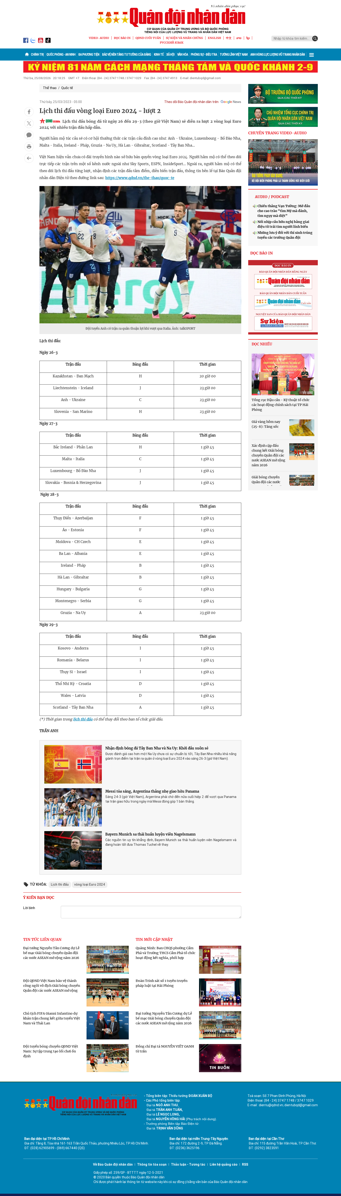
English (214, 38)
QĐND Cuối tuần (148, 38)
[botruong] (283, 94)
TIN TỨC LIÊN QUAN (42, 939)
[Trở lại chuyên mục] (29, 158)
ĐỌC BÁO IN (122, 38)
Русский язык (171, 42)
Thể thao (50, 88)
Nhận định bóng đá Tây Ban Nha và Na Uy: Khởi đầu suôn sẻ (156, 748)
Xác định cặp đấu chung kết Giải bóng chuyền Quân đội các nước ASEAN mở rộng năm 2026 (268, 455)
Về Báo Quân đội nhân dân (113, 1164)
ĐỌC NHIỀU (262, 344)
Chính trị (37, 54)
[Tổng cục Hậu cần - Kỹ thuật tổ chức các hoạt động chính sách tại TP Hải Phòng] (283, 374)
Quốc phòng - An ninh (60, 54)
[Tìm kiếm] (315, 38)
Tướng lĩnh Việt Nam (234, 54)
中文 (229, 38)
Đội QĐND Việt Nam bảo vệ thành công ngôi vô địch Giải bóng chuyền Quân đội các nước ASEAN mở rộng (51, 986)
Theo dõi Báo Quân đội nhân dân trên (191, 102)
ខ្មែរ (248, 38)
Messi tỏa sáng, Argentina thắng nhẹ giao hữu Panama (152, 791)
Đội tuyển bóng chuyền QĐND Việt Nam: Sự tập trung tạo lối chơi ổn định (50, 1051)
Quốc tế (67, 88)
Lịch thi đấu (60, 884)
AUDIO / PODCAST (272, 196)
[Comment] (29, 135)
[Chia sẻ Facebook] (29, 111)
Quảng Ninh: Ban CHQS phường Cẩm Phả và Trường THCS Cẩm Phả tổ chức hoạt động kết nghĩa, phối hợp (165, 953)
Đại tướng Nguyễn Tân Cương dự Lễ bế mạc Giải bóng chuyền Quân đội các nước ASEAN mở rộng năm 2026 (51, 953)
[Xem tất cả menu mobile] (311, 54)
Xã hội (170, 54)
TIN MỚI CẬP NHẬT (154, 939)
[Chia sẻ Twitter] (29, 123)
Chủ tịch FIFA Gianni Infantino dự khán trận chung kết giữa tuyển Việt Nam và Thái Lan (51, 1018)
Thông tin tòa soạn (152, 1164)
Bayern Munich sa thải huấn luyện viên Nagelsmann (150, 834)
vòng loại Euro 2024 (89, 884)
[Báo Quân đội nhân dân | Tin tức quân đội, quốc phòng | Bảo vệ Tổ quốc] (170, 19)
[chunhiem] (283, 117)
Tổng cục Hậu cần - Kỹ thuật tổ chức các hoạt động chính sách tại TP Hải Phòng (280, 405)
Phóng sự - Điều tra (204, 54)
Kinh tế (159, 54)
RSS (245, 1164)
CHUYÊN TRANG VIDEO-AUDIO (277, 133)
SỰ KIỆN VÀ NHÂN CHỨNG (184, 38)
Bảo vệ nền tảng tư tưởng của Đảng (126, 54)
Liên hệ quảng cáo (224, 1164)
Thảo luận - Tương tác (188, 1164)
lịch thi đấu (83, 719)
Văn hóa (182, 54)
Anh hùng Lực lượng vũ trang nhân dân (277, 54)
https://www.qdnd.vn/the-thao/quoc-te (139, 178)
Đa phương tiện (88, 54)
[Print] (29, 146)
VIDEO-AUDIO (99, 38)
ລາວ (238, 38)
